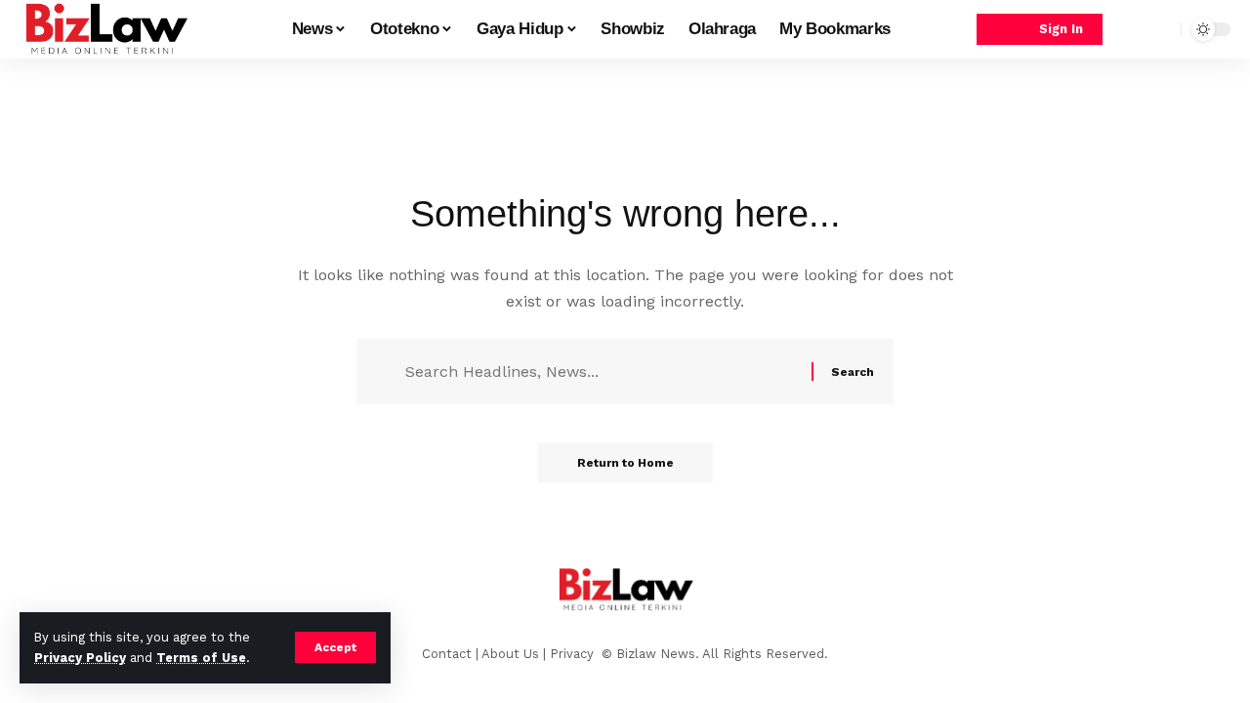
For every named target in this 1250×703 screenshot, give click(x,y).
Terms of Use (201, 657)
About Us (510, 653)
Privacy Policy (80, 657)
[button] (335, 647)
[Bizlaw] (105, 29)
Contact (447, 653)
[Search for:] (601, 371)
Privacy (574, 653)
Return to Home (625, 463)
